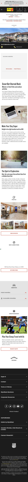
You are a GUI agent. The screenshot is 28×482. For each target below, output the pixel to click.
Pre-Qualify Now (15, 5)
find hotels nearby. (18, 21)
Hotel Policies (17, 68)
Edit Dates (11, 16)
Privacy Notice (16, 459)
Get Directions (14, 270)
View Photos (14, 233)
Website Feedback (14, 411)
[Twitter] (10, 406)
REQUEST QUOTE (14, 348)
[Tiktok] (22, 406)
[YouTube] (18, 406)
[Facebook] (6, 406)
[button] (1, 3)
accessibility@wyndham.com (6, 463)
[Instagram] (14, 406)
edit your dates (9, 21)
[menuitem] (1, 10)
